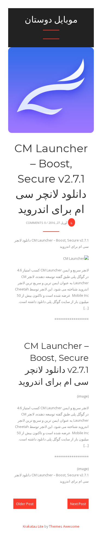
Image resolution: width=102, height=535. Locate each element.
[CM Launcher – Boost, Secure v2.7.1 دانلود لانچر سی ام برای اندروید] (51, 75)
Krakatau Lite (33, 526)
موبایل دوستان (51, 19)
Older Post (24, 503)
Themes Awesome (64, 526)
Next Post (78, 503)
